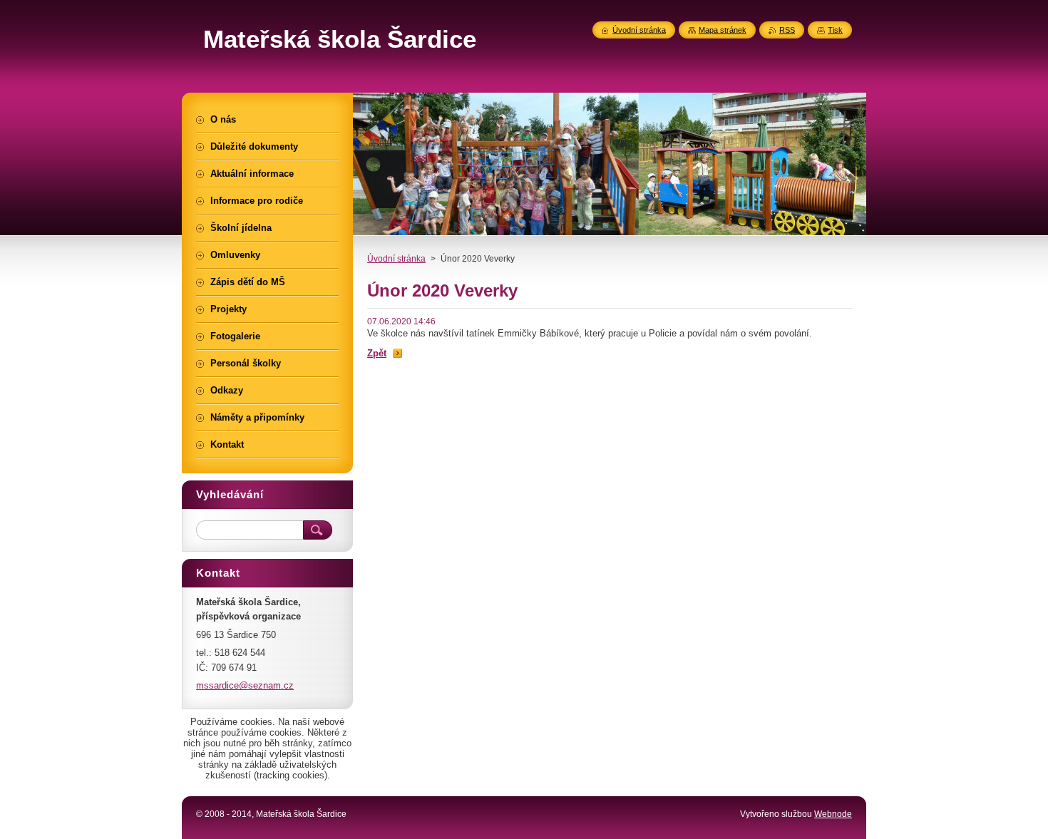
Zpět (376, 353)
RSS (787, 30)
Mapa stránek (722, 30)
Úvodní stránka (396, 258)
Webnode (833, 814)
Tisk (835, 30)
